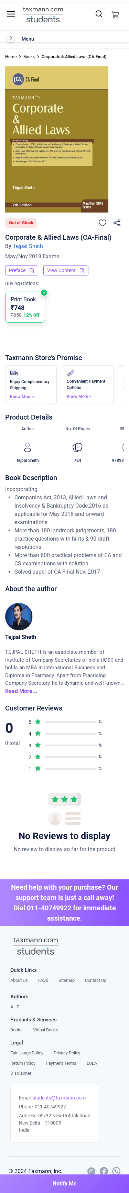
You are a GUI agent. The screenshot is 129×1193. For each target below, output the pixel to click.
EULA (92, 1063)
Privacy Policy (67, 1052)
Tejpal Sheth (28, 246)
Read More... (21, 691)
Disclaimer (20, 1073)
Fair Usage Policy (26, 1052)
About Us (19, 980)
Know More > (22, 396)
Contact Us (95, 980)
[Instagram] (91, 1171)
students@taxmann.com (59, 1097)
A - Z (14, 1006)
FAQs (43, 980)
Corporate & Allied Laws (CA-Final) (74, 56)
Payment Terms (61, 1063)
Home (11, 56)
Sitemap (66, 980)
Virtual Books (45, 1029)
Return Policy (22, 1063)
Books (29, 56)
